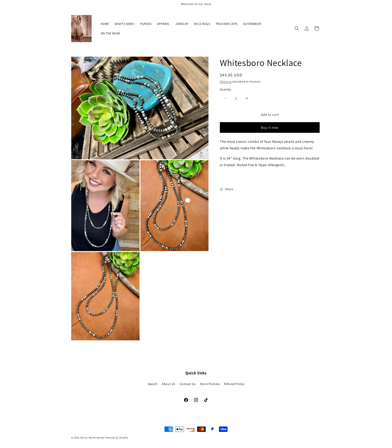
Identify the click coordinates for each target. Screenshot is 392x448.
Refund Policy (234, 384)
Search (153, 384)
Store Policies (210, 384)
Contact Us (188, 384)
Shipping (225, 81)
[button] (297, 29)
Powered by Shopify (116, 437)
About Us (168, 384)
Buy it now (269, 127)
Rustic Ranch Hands (92, 437)
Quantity (225, 89)
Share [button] (229, 189)
